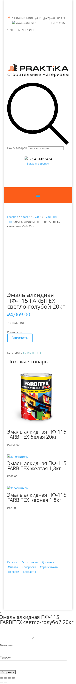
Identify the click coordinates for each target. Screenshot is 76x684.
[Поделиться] (5, 678)
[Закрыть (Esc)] (1, 678)
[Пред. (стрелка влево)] (1, 682)
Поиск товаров (17, 148)
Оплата (13, 567)
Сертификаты (49, 567)
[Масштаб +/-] (13, 678)
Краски (25, 217)
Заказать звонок (38, 163)
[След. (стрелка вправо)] (5, 682)
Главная (12, 217)
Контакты (29, 572)
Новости (13, 572)
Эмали (37, 217)
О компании (30, 562)
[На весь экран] (9, 678)
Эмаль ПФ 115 (32, 352)
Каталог (12, 562)
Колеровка (29, 567)
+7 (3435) (40, 159)
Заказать (19, 337)
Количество (15, 332)
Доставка (48, 562)
